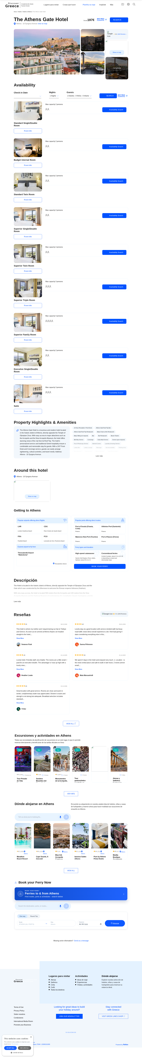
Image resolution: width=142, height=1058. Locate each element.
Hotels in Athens (27, 11)
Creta (53, 985)
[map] (122, 4)
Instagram (65, 1037)
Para (52, 922)
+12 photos (117, 68)
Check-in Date (21, 92)
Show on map (117, 52)
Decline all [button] (24, 1048)
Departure (81, 922)
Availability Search (116, 110)
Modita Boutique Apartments (117, 857)
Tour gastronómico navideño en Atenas (80, 781)
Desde (20, 922)
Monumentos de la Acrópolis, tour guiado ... (61, 781)
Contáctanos (18, 1018)
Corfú (53, 987)
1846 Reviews (121, 34)
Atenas (53, 980)
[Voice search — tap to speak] (60, 817)
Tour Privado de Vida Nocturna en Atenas (22, 782)
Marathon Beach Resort (22, 858)
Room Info (28, 131)
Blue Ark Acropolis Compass (59, 857)
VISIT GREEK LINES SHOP (112, 1016)
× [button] (31, 1037)
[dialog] (17, 1045)
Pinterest (77, 1037)
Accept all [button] (10, 1048)
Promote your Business (22, 1025)
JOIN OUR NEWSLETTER (69, 1016)
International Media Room (23, 1021)
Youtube (73, 1037)
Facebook (62, 1037)
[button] (17, 1052)
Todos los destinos (57, 990)
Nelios (125, 1044)
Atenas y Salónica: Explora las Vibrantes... (117, 781)
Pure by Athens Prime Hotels (100, 858)
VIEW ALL (70, 724)
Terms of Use (18, 1007)
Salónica (54, 982)
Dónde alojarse (110, 976)
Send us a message (81, 941)
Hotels (20, 11)
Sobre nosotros (19, 1014)
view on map (42, 24)
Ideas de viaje (82, 980)
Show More (20, 638)
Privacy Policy (19, 1011)
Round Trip (34, 916)
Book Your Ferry (100, 566)
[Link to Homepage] (12, 8)
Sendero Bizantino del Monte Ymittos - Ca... (41, 782)
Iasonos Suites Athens (80, 858)
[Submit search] (66, 817)
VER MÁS (71, 794)
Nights (52, 92)
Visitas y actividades (84, 985)
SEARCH (110, 96)
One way (22, 916)
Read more (15, 1044)
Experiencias (82, 982)
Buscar (116, 923)
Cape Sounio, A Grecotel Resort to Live (42, 859)
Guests (70, 92)
